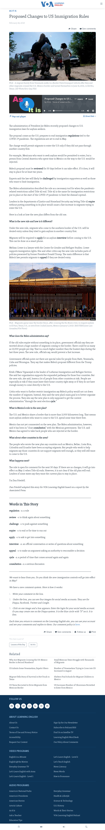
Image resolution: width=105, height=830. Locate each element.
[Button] (72, 28)
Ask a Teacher (15, 816)
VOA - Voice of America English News (63, 102)
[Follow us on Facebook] (11, 706)
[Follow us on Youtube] (23, 706)
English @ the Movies (18, 762)
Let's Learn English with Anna (22, 772)
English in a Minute (17, 757)
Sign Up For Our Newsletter (66, 723)
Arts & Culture (15, 806)
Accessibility (14, 737)
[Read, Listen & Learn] (19, 827)
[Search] (86, 827)
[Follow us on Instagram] (29, 706)
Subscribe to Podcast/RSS (65, 728)
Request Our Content (18, 742)
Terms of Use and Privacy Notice (23, 733)
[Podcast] (41, 706)
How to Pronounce (62, 777)
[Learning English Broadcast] (64, 827)
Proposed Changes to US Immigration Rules (66, 99)
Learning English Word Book (66, 737)
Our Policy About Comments (66, 742)
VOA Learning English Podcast (67, 816)
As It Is (12, 11)
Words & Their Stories (63, 811)
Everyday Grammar (62, 791)
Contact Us (14, 728)
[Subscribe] (47, 706)
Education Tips (15, 821)
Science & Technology (63, 801)
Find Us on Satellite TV (63, 733)
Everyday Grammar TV (19, 767)
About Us (13, 723)
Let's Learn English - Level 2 (66, 757)
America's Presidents (18, 796)
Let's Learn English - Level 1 (21, 777)
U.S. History (59, 806)
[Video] (41, 827)
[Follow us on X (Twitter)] (17, 706)
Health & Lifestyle (61, 796)
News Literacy (60, 767)
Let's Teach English (62, 762)
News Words (59, 772)
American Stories (17, 801)
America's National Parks (20, 791)
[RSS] (35, 706)
